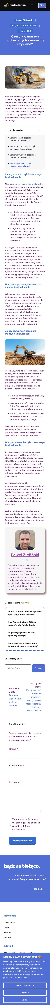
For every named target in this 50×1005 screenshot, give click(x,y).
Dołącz (38, 889)
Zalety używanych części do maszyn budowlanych (23, 156)
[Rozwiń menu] (32, 5)
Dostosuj (25, 992)
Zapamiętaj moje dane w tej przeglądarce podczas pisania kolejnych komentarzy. (26, 824)
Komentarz (16, 782)
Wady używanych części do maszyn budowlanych (23, 164)
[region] (25, 979)
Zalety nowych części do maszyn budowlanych (21, 139)
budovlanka (17, 5)
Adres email (16, 765)
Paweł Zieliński (25, 555)
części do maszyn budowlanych (26, 184)
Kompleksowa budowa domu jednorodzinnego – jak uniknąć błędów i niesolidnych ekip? (23, 645)
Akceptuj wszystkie (25, 985)
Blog (42, 5)
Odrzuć (25, 1000)
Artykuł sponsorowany (23, 25)
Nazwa (13, 749)
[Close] (47, 955)
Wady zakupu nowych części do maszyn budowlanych (23, 147)
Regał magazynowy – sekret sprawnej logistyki (21, 634)
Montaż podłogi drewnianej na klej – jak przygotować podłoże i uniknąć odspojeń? (25, 613)
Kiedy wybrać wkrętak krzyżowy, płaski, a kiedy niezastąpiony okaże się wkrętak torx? (33, 700)
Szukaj (38, 668)
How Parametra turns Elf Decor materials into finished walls (22, 623)
